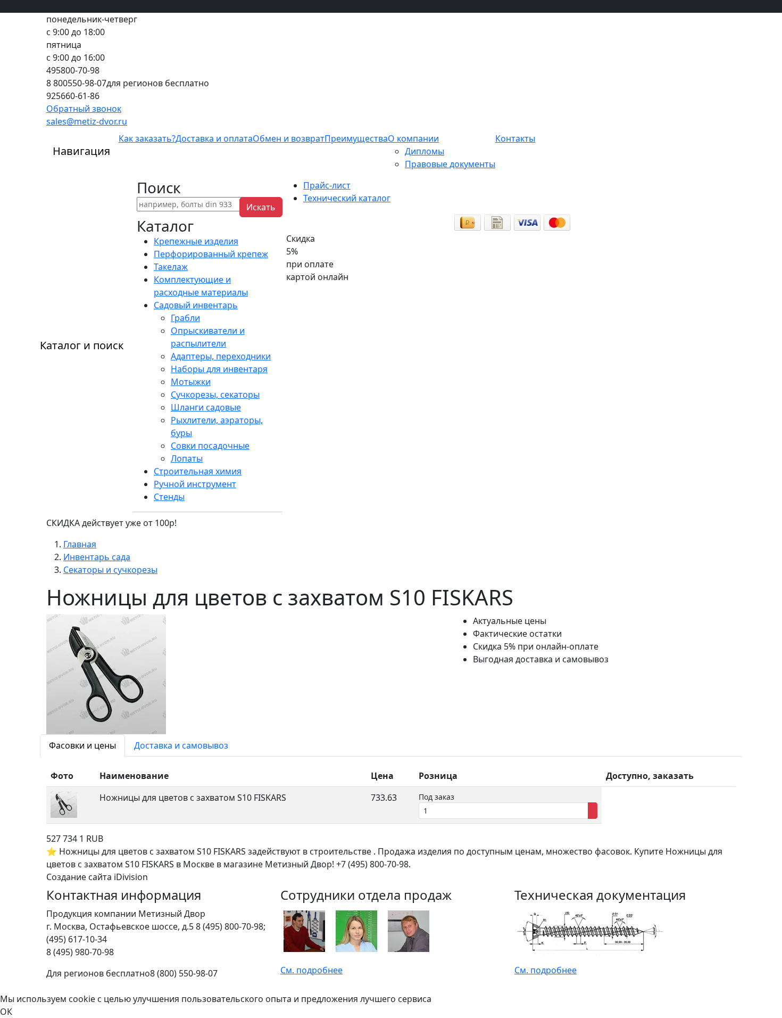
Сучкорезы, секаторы (215, 394)
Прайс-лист (327, 185)
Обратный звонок (83, 108)
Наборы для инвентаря (219, 369)
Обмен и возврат (289, 138)
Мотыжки (191, 382)
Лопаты (187, 458)
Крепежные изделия (196, 241)
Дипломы (424, 151)
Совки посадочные (210, 445)
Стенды (169, 497)
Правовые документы (450, 164)
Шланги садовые (206, 407)
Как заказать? (147, 138)
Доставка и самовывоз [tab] (181, 745)
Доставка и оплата (214, 138)
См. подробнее (311, 970)
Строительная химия (198, 471)
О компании (413, 138)
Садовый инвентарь (196, 305)
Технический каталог (346, 198)
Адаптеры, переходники (221, 356)
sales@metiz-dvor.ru (86, 121)
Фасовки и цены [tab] (82, 745)
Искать (261, 207)
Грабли (185, 318)
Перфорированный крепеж (211, 254)
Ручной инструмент (195, 484)
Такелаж (171, 267)
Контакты (515, 138)
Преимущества (356, 138)
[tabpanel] (391, 794)
